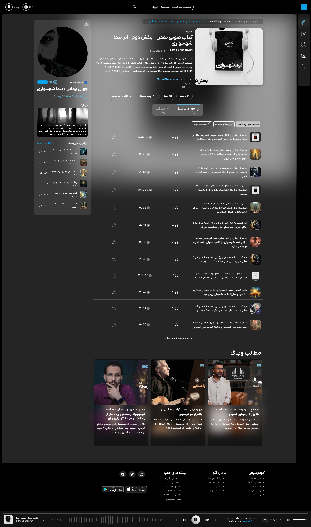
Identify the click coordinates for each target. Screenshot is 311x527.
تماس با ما (254, 482)
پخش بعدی (145, 96)
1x (265, 519)
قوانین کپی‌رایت (172, 486)
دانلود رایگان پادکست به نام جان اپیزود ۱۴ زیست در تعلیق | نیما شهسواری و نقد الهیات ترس (221, 172)
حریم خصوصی (174, 499)
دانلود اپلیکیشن (172, 478)
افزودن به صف (120, 96)
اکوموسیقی (246, 521)
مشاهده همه (45, 143)
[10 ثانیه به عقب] (184, 519)
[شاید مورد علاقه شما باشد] (304, 62)
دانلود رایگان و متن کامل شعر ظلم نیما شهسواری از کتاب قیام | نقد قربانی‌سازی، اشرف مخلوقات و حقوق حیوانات (220, 208)
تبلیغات (256, 486)
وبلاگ (257, 495)
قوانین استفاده (173, 495)
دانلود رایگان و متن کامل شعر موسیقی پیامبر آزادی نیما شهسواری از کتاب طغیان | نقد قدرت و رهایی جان (220, 242)
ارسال (165, 96)
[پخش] (195, 519)
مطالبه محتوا (174, 490)
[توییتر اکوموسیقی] (132, 474)
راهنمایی (256, 490)
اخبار (218, 486)
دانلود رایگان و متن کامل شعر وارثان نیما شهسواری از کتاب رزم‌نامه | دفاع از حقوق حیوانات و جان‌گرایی (223, 154)
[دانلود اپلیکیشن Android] (113, 490)
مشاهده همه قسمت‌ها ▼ (178, 338)
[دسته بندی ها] (304, 44)
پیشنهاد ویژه (200, 124)
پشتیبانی (176, 482)
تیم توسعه (214, 482)
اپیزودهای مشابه (224, 124)
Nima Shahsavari (168, 79)
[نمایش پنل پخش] (43, 520)
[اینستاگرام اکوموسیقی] (141, 474)
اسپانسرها (215, 490)
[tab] (188, 110)
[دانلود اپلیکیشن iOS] (136, 490)
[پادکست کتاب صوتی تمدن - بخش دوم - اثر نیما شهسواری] (8, 519)
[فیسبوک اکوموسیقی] (122, 474)
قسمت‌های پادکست (248, 124)
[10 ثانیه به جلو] (207, 519)
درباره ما (256, 478)
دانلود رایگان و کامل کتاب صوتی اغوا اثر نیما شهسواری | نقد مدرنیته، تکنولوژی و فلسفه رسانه (221, 190)
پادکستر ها (214, 478)
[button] (114, 137)
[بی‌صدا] (288, 520)
